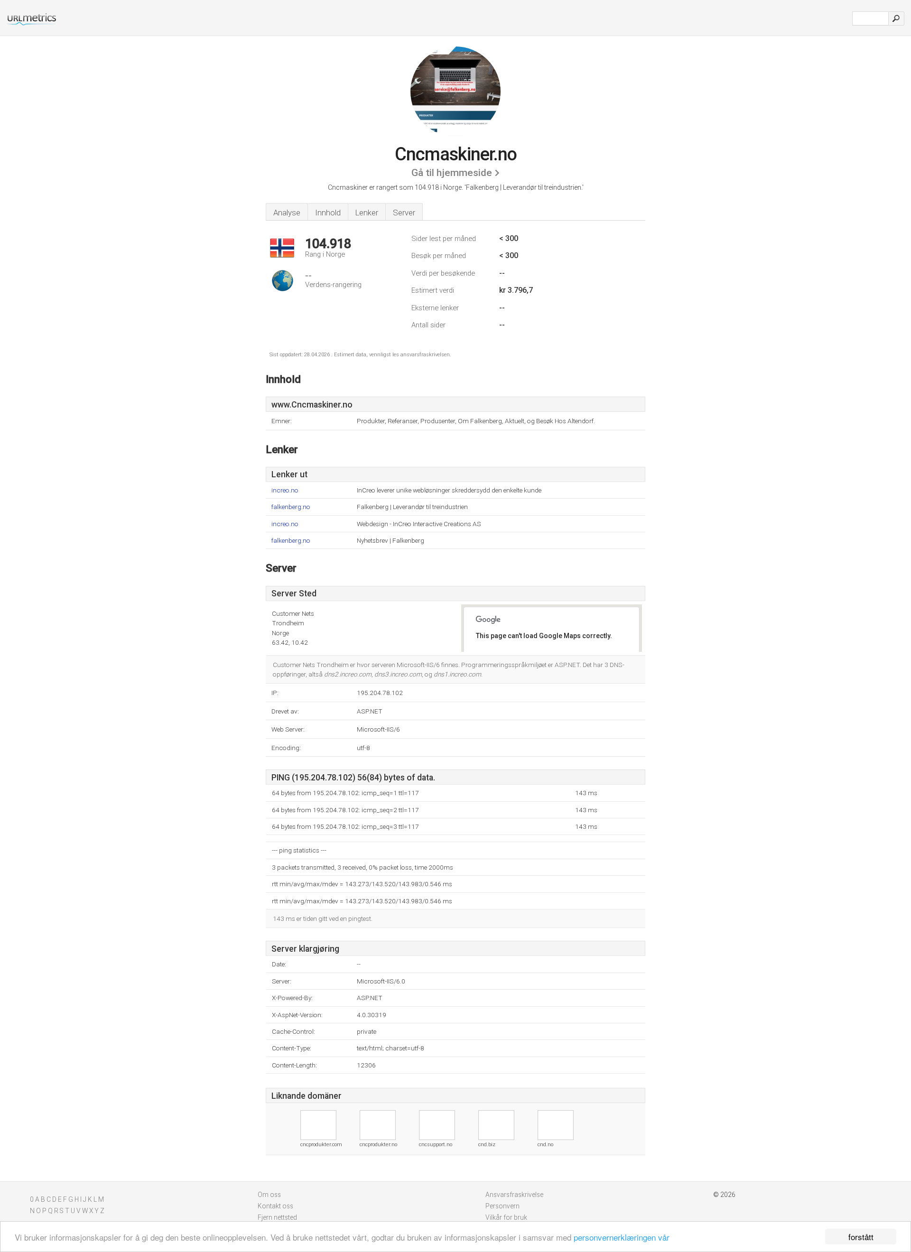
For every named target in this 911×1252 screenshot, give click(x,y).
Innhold (328, 212)
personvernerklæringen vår (621, 1237)
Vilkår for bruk (506, 1217)
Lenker (366, 212)
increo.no (284, 490)
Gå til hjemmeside (451, 172)
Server (404, 212)
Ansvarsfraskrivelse (514, 1194)
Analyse (286, 212)
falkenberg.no (290, 506)
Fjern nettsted (277, 1217)
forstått (861, 1237)
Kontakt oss (275, 1206)
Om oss (269, 1194)
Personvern (502, 1206)
